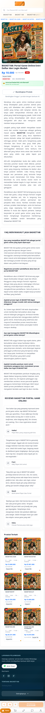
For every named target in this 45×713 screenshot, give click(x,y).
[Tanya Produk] (9, 704)
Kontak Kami (6, 689)
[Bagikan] (4, 704)
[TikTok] (14, 676)
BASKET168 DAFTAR (28, 19)
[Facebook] (3, 676)
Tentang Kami (7, 686)
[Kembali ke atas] (40, 698)
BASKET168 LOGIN (34, 15)
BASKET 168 (19, 15)
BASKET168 (7, 15)
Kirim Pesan (11, 666)
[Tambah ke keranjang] (15, 704)
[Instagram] (8, 676)
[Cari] (4, 10)
